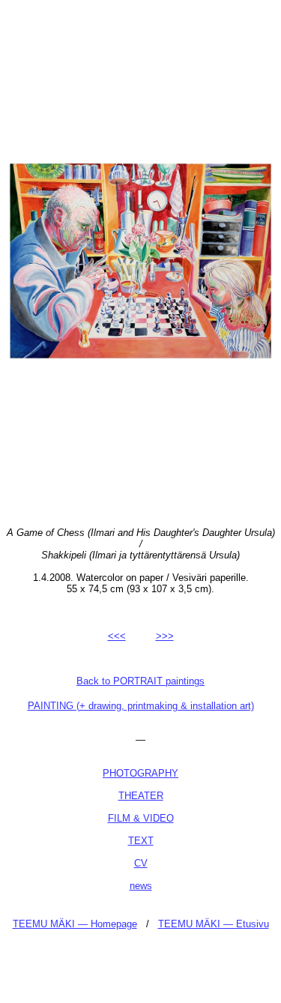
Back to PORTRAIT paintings (140, 681)
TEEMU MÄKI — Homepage (75, 924)
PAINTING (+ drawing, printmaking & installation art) (141, 705)
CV (141, 863)
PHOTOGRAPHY (140, 773)
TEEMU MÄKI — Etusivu (213, 924)
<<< (117, 636)
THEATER (140, 795)
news (141, 885)
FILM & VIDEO (141, 818)
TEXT (141, 840)
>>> (165, 636)
